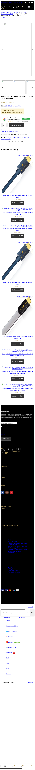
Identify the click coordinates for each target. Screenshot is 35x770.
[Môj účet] (25, 7)
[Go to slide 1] (19, 77)
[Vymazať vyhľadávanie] (28, 613)
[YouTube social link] (32, 2)
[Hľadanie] (14, 7)
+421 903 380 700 (18, 2)
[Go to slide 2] (21, 77)
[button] (2, 50)
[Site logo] (6, 10)
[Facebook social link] (25, 2)
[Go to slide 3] (22, 77)
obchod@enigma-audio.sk (6, 2)
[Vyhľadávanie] (32, 612)
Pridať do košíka (16, 125)
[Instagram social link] (29, 2)
